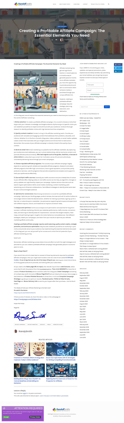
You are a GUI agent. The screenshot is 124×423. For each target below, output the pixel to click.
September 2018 (84, 332)
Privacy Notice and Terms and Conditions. (67, 414)
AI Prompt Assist (85, 138)
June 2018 (83, 337)
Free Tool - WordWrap (86, 172)
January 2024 (84, 293)
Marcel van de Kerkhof (86, 259)
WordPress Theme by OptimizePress (62, 416)
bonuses (42, 324)
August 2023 (84, 304)
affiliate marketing (33, 324)
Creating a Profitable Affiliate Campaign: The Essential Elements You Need (62, 33)
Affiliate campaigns (20, 324)
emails (49, 324)
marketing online (57, 324)
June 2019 (83, 317)
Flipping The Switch (86, 175)
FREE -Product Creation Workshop (90, 182)
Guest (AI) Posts (62, 26)
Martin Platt (83, 249)
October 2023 (84, 301)
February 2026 (84, 273)
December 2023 (84, 296)
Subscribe (77, 4)
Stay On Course (84, 254)
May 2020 (83, 311)
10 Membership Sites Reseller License (91, 159)
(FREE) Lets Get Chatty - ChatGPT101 (90, 118)
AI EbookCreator (84, 144)
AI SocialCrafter (84, 146)
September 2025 (85, 275)
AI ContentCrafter (85, 149)
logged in (25, 393)
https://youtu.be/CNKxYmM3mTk (25, 293)
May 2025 (83, 280)
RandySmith (25, 331)
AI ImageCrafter (84, 128)
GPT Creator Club (85, 120)
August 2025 (84, 278)
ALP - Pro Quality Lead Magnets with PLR (92, 180)
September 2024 (85, 288)
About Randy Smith (64, 4)
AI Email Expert (84, 131)
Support (85, 4)
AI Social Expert (84, 133)
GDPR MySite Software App (88, 157)
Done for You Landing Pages (88, 162)
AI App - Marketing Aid (86, 151)
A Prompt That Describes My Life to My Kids (93, 201)
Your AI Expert (84, 141)
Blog (54, 4)
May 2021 (82, 309)
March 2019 (83, 322)
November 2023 (84, 298)
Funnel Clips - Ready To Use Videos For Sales (93, 190)
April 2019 (83, 319)
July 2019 (82, 314)
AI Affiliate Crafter (85, 136)
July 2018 (82, 335)
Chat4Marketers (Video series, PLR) (90, 154)
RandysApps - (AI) (85, 123)
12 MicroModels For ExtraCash (89, 177)
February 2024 (84, 291)
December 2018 (84, 327)
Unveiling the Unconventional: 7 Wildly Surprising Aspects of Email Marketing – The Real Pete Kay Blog (95, 236)
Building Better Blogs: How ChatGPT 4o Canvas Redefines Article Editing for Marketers (27, 381)
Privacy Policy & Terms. (98, 4)
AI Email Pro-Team (85, 126)
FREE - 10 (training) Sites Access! (89, 185)
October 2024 (84, 286)
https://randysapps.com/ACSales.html (27, 299)
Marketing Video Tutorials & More (90, 169)
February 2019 (84, 324)
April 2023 (83, 306)
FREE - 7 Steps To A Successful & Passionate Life (94, 188)
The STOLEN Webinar (86, 164)
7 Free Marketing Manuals (88, 167)
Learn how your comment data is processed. (54, 396)
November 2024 (84, 283)
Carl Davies (83, 243)
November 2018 (84, 329)
